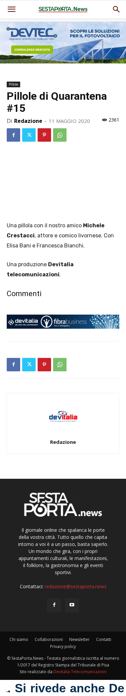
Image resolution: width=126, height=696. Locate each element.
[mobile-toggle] (11, 9)
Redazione (28, 121)
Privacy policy (63, 646)
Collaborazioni (49, 639)
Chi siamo (18, 639)
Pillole (13, 84)
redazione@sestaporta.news (76, 586)
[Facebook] (13, 135)
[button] (116, 9)
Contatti (103, 639)
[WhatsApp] (60, 135)
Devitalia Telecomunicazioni (80, 672)
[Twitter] (29, 135)
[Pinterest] (44, 135)
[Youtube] (72, 605)
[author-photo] (63, 432)
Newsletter (79, 639)
